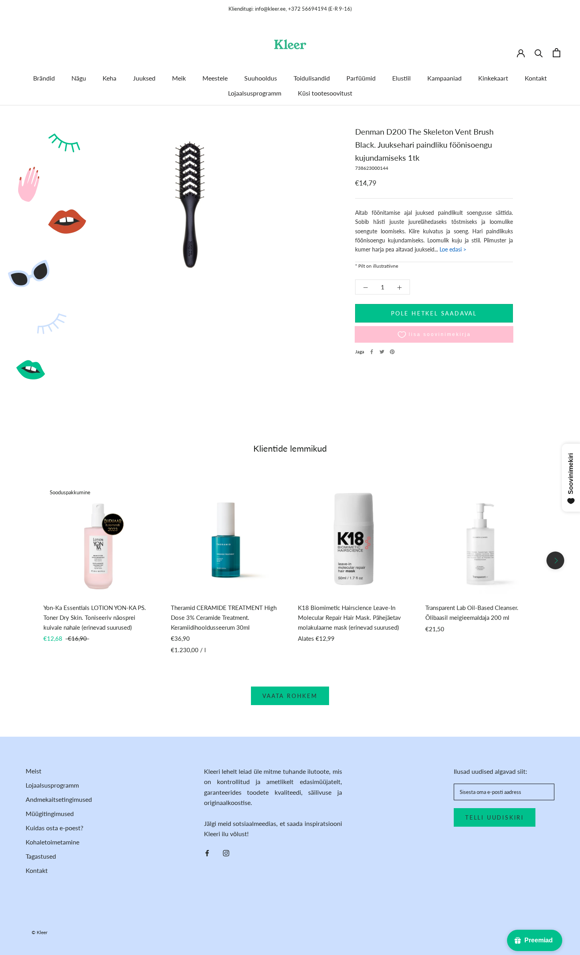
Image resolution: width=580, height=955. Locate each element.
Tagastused (41, 856)
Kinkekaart (493, 78)
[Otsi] (539, 53)
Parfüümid (361, 78)
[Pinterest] (392, 351)
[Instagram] (226, 852)
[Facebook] (371, 351)
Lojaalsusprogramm (254, 93)
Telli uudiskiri (494, 817)
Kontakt (536, 78)
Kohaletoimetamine (52, 842)
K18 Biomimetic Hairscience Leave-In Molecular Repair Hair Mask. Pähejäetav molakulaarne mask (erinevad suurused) (349, 617)
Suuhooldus (260, 78)
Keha (109, 78)
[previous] (25, 560)
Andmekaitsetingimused (59, 799)
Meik (179, 78)
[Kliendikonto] (521, 52)
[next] (555, 560)
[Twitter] (382, 351)
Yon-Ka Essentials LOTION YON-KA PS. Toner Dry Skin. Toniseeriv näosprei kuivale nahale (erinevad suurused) (94, 617)
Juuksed (144, 78)
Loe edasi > (452, 249)
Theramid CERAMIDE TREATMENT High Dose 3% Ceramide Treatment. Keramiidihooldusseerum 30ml (224, 617)
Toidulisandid (312, 78)
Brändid (44, 78)
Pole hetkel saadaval (434, 313)
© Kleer (39, 932)
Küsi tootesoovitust (325, 93)
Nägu (78, 78)
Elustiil (401, 78)
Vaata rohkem (290, 695)
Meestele (215, 78)
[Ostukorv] (556, 52)
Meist (33, 771)
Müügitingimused (50, 813)
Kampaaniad (444, 78)
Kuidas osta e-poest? (54, 827)
